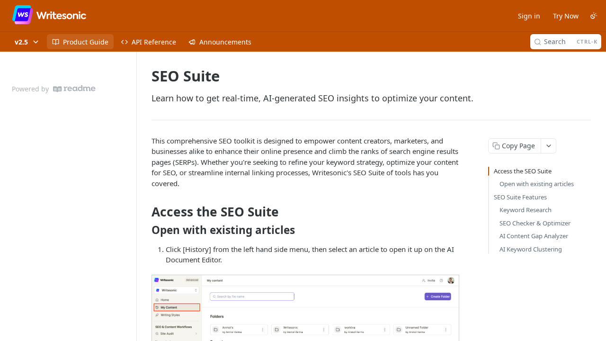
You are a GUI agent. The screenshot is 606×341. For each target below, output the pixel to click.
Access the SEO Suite (523, 171)
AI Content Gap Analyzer (533, 236)
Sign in (529, 15)
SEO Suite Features (520, 197)
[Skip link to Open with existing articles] (145, 230)
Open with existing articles (536, 183)
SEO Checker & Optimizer (534, 223)
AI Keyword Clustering (530, 249)
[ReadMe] (74, 88)
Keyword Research (525, 210)
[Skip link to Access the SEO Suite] (145, 212)
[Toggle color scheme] (593, 15)
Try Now (566, 15)
